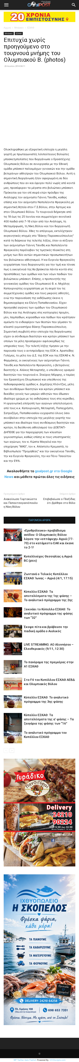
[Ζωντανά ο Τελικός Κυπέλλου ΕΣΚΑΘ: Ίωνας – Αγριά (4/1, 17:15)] (13, 578)
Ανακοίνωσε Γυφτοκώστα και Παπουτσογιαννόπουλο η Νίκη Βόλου (21, 502)
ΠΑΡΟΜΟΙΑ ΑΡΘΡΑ (40, 520)
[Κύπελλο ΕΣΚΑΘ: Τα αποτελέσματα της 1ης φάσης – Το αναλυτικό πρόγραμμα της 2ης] (13, 596)
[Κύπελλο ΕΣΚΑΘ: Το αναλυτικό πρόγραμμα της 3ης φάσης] (13, 701)
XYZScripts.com (58, 1060)
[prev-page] (6, 750)
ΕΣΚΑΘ (30, 27)
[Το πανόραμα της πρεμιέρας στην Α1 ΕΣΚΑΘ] (13, 667)
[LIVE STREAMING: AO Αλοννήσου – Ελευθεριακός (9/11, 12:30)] (13, 648)
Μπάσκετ (19, 27)
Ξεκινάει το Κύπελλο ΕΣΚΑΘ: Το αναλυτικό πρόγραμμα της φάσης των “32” (48, 613)
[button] (6, 5)
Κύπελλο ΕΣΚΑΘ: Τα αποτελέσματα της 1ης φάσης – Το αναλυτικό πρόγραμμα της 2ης (48, 596)
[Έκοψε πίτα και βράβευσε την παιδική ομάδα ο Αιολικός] (13, 631)
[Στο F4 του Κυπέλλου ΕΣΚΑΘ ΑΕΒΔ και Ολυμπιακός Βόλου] (13, 684)
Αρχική (7, 27)
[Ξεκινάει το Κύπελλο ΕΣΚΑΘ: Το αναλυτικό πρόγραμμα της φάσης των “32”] (13, 612)
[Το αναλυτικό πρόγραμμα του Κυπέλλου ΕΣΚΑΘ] (13, 737)
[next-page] (12, 750)
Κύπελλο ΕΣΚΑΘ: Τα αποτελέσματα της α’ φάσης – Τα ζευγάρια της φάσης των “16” (49, 719)
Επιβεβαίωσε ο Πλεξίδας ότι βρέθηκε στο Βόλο (59, 501)
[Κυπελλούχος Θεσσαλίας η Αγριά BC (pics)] (13, 560)
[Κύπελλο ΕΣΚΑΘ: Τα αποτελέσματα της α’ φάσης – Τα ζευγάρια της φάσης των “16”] (13, 722)
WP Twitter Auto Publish (25, 1060)
